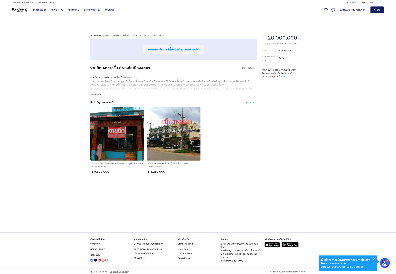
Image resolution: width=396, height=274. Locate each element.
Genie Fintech (184, 258)
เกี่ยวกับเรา (95, 243)
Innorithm (182, 249)
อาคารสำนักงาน (92, 10)
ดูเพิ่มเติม (250, 102)
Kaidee (16, 2)
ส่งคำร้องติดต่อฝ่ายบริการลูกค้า (148, 243)
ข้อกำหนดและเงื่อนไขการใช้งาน (148, 249)
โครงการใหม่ (39, 10)
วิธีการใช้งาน (139, 258)
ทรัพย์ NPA (57, 10)
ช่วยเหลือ (351, 2)
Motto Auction (184, 253)
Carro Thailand (185, 243)
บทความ (109, 10)
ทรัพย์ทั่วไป (73, 10)
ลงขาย (377, 10)
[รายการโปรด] (326, 10)
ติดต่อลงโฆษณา (97, 249)
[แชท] (333, 10)
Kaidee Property (45, 2)
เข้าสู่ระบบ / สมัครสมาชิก (352, 10)
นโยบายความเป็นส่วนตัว (145, 253)
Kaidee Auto (28, 2)
